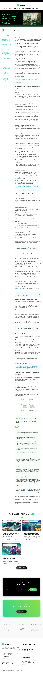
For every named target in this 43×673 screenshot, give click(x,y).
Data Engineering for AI (26, 79)
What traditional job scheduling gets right (6, 40)
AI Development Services (27, 489)
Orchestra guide (18, 145)
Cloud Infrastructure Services (28, 327)
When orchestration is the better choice (6, 50)
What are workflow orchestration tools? (7, 68)
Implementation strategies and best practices (6, 53)
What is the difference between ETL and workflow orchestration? (7, 72)
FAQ (3, 62)
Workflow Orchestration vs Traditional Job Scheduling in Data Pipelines (10, 18)
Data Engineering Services (27, 247)
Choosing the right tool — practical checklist (6, 60)
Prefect (31, 445)
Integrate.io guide (19, 288)
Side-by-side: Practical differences (6, 45)
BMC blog (17, 180)
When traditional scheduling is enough (6, 48)
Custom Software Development (28, 418)
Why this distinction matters (6, 37)
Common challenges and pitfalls (7, 56)
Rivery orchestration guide (20, 362)
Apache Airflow (27, 445)
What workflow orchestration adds (5, 43)
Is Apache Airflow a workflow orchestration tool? (7, 75)
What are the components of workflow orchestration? (6, 80)
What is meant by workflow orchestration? (6, 65)
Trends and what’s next (6, 58)
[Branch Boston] (21, 5)
